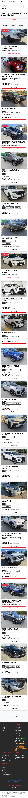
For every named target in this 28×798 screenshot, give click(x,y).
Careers (4, 769)
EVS (3, 730)
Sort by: (13, 25)
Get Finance (14, 87)
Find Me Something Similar (14, 53)
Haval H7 (17, 732)
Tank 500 (17, 735)
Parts (3, 757)
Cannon (17, 736)
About (3, 767)
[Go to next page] (20, 716)
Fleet (3, 770)
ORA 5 (16, 740)
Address (13, 1)
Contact (4, 766)
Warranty (4, 758)
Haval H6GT (18, 730)
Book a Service (5, 755)
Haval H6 (17, 728)
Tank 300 (17, 733)
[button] (25, 6)
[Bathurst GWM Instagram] (4, 1)
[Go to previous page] (8, 716)
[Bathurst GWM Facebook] (3, 1)
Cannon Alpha (18, 738)
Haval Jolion (18, 727)
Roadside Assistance (7, 760)
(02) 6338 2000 (21, 1)
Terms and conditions (7, 774)
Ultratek (4, 772)
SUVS (3, 728)
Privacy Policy (5, 775)
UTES (3, 727)
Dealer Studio (11, 796)
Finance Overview (19, 755)
